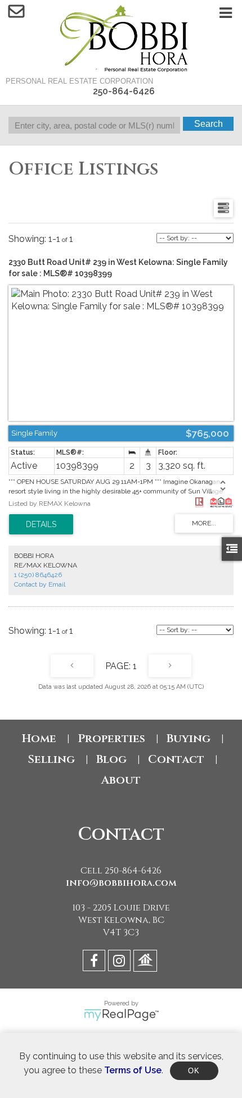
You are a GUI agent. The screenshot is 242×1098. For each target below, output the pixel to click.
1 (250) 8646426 (38, 575)
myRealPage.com (121, 1015)
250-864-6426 (124, 91)
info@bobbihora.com (121, 883)
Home (39, 738)
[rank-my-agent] (146, 962)
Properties (111, 738)
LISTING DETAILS (41, 524)
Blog (111, 759)
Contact (176, 759)
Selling (51, 759)
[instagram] (120, 962)
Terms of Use (133, 1070)
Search (208, 124)
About (121, 780)
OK (194, 1071)
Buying (188, 738)
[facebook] (95, 962)
